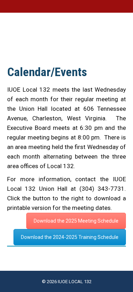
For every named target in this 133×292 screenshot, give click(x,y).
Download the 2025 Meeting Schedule (76, 221)
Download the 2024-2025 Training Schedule (69, 237)
